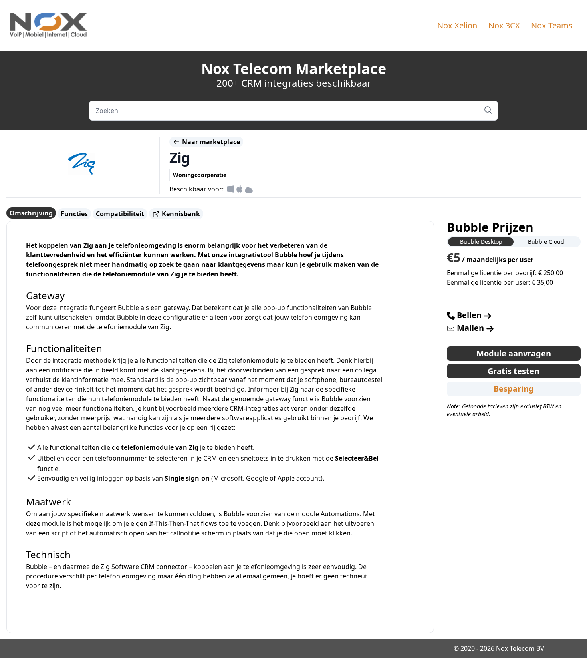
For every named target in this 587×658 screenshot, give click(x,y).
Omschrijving (31, 213)
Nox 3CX (504, 25)
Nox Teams (552, 25)
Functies (74, 213)
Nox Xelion (457, 25)
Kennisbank (180, 213)
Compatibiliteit (120, 213)
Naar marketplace (210, 141)
